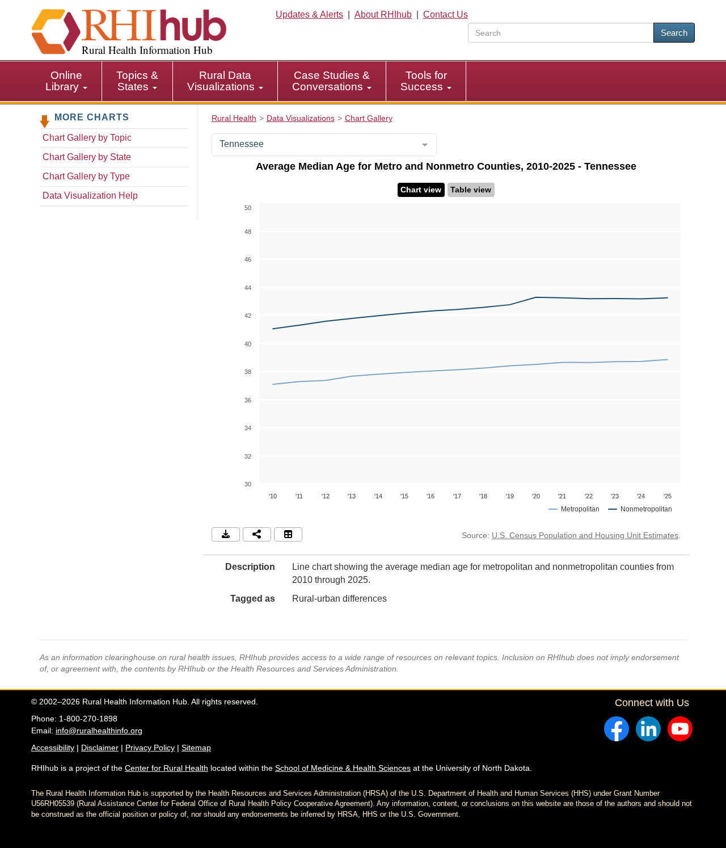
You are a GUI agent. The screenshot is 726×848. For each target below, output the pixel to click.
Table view (470, 189)
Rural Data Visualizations (222, 81)
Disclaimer (100, 747)
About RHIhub (383, 14)
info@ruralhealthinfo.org (99, 730)
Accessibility (52, 747)
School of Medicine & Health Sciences (343, 768)
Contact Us (445, 14)
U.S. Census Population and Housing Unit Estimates (585, 535)
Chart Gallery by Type (86, 176)
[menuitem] (66, 81)
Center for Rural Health (166, 768)
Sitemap (196, 747)
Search (674, 32)
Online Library (63, 81)
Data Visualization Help (90, 195)
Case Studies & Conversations (331, 81)
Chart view (420, 189)
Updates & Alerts (309, 14)
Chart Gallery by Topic (87, 137)
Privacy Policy (150, 747)
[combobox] (324, 144)
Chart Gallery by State (87, 157)
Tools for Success (423, 81)
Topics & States (137, 81)
